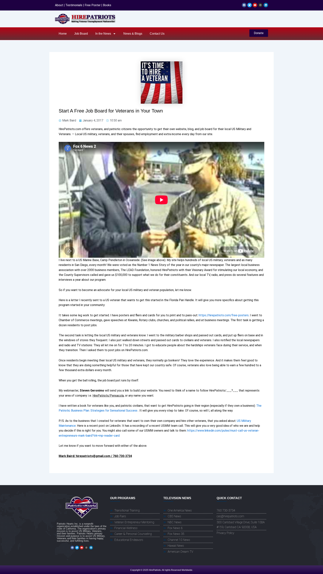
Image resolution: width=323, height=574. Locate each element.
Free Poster (93, 5)
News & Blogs (132, 33)
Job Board (81, 33)
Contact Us (157, 33)
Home (63, 33)
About (59, 5)
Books (107, 5)
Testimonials (73, 5)
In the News (103, 33)
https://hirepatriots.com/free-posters (224, 315)
